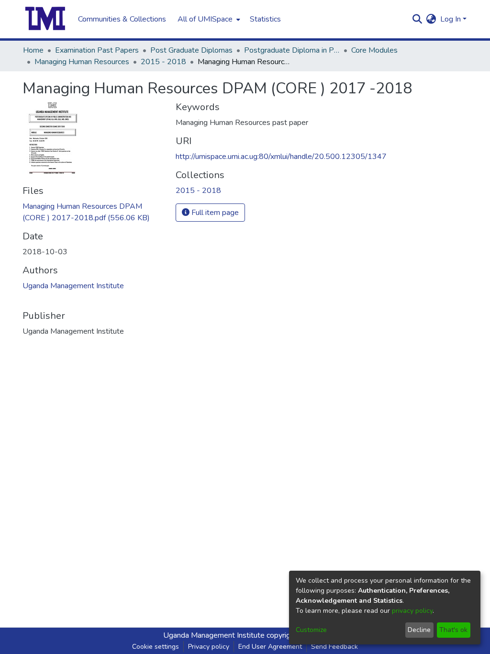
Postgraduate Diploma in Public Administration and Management (292, 50)
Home (33, 50)
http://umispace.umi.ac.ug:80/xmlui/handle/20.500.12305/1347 (281, 156)
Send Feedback (334, 646)
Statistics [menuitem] (265, 19)
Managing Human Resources (81, 61)
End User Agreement (270, 646)
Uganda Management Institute (73, 286)
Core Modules (374, 50)
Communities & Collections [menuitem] (122, 19)
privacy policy (412, 610)
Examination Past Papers (97, 50)
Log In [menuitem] (450, 19)
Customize (311, 629)
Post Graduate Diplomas (191, 50)
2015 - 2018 (163, 61)
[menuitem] (208, 19)
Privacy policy (208, 646)
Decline (419, 629)
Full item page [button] (214, 212)
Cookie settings (155, 646)
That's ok (453, 629)
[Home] (45, 19)
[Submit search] (417, 19)
